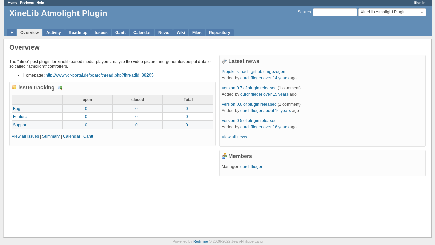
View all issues (25, 136)
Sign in (419, 2)
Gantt (120, 32)
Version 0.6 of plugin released (249, 104)
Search (304, 12)
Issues (101, 32)
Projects (27, 2)
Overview (29, 32)
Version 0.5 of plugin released (249, 120)
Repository (219, 32)
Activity (53, 32)
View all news (234, 137)
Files (197, 32)
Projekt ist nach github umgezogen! (254, 71)
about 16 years (277, 110)
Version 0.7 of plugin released (249, 88)
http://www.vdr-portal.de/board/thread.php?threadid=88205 (100, 75)
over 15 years (276, 94)
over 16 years (276, 127)
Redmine (200, 241)
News (163, 32)
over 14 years (276, 78)
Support (20, 124)
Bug (16, 108)
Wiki (181, 32)
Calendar (142, 32)
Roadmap (78, 32)
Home (12, 2)
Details (60, 88)
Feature (20, 116)
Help (40, 2)
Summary (51, 136)
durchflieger (251, 78)
